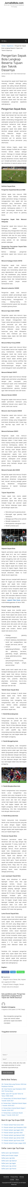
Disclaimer (6, 1176)
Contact (12, 1179)
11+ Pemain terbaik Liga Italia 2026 (12, 1132)
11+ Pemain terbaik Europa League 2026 (13, 1143)
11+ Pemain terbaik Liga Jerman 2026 (12, 1138)
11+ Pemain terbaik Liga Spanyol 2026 (12, 1135)
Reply (23, 1009)
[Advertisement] (14, 24)
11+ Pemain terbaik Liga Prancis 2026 (12, 1140)
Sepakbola (10, 46)
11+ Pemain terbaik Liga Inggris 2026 (12, 1130)
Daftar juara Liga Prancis (8, 1168)
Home (3, 46)
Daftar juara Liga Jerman (8, 1166)
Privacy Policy (14, 1176)
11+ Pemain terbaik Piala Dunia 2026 (12, 1125)
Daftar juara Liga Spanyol (9, 1160)
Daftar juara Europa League (9, 1155)
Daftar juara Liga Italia (8, 1158)
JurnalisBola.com (14, 3)
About (17, 1179)
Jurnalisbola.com (16, 1182)
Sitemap (21, 1176)
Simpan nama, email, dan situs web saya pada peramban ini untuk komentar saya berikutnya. (13, 1065)
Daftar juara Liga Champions (10, 1153)
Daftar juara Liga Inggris (8, 1163)
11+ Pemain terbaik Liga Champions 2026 (13, 1127)
